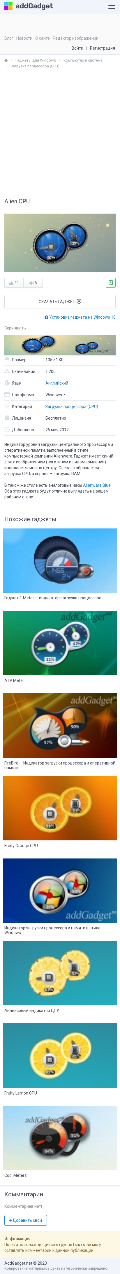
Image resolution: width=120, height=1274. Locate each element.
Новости (24, 38)
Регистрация (102, 48)
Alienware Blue (97, 485)
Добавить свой (27, 1220)
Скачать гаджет (57, 301)
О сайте (42, 38)
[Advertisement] (60, 132)
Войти (77, 48)
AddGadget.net (18, 1263)
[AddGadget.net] (6, 60)
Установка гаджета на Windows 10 (82, 317)
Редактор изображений (75, 38)
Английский (56, 383)
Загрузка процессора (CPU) (71, 406)
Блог (8, 38)
